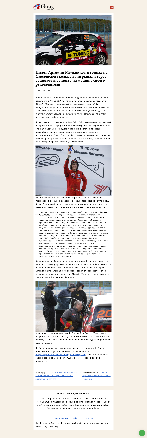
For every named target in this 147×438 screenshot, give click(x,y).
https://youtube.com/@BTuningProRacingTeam (61, 354)
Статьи (89, 418)
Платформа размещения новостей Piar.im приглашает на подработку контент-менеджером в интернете (59, 376)
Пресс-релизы (61, 418)
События (77, 418)
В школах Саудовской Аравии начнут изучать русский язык (96, 376)
